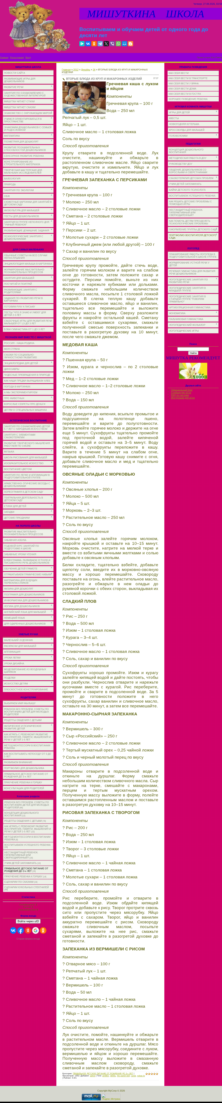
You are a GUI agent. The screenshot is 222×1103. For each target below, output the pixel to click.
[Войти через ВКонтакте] (13, 930)
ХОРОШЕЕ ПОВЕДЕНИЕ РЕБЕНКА (188, 99)
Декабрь (85, 69)
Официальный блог (182, 390)
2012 (75, 69)
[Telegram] (100, 43)
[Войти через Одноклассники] (43, 930)
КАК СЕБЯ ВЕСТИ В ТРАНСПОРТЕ (188, 78)
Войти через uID (28, 921)
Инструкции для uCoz (183, 397)
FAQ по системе (180, 395)
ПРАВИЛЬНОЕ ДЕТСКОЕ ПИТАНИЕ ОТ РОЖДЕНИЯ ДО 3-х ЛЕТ (26, 869)
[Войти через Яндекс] (28, 930)
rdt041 (113, 1076)
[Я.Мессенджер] (82, 43)
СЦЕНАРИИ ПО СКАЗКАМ (18, 882)
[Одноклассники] (94, 43)
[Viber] (112, 43)
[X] (106, 43)
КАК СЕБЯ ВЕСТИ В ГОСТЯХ (185, 94)
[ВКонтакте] (88, 43)
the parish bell (123, 1076)
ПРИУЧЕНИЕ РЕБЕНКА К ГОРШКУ (23, 876)
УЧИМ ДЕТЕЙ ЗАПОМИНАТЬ (20, 863)
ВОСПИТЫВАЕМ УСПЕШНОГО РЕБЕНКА (27, 845)
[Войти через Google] (35, 930)
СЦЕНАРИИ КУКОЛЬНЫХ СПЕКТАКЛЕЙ (26, 887)
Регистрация (17, 57)
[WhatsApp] (118, 43)
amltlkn (105, 1076)
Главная (4, 57)
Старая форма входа (28, 938)
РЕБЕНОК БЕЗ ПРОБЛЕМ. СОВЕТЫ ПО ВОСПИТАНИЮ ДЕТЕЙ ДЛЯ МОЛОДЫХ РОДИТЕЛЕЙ (26, 805)
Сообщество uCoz (181, 392)
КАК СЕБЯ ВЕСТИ (179, 73)
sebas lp (141, 1076)
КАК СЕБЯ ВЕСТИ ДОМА (182, 88)
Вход (28, 57)
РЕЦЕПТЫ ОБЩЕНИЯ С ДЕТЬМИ (23, 821)
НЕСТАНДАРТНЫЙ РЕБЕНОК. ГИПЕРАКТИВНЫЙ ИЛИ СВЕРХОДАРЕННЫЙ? (21, 855)
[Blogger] (130, 43)
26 (94, 69)
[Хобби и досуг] (193, 378)
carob (133, 1076)
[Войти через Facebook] (20, 930)
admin (92, 1076)
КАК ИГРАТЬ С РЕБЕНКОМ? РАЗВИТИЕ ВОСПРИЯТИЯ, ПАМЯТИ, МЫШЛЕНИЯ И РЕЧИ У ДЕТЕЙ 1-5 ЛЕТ (27, 829)
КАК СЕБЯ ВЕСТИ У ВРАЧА (184, 83)
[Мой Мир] (124, 43)
